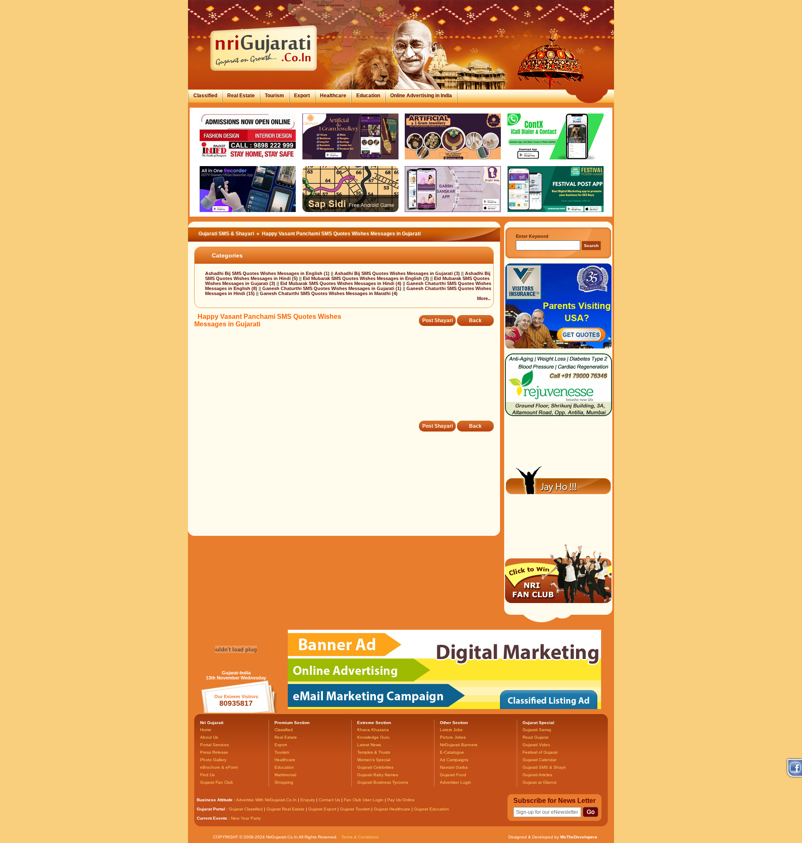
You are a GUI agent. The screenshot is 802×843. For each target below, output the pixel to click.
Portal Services (214, 744)
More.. (483, 298)
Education (368, 95)
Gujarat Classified (246, 809)
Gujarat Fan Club (216, 782)
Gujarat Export (322, 809)
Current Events (212, 818)
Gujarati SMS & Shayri (544, 767)
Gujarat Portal (211, 809)
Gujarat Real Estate (285, 809)
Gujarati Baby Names (377, 774)
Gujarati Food (453, 774)
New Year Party (246, 818)
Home (205, 729)
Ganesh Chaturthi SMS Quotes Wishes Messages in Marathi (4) (329, 293)
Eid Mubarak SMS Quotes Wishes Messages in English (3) (366, 278)
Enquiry (308, 800)
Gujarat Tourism (355, 809)
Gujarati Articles (537, 774)
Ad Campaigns (454, 759)
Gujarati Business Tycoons (382, 782)
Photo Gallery (213, 759)
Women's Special (373, 759)
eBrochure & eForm (219, 767)
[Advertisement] (346, 380)
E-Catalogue (452, 752)
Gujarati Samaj (537, 729)
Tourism (274, 95)
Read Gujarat (535, 737)
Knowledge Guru (373, 737)
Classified (205, 95)
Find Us (207, 774)
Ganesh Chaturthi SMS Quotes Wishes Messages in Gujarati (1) (332, 288)
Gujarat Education (431, 809)
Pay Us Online (401, 800)
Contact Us (329, 800)
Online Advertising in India (421, 95)
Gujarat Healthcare (392, 809)
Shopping (283, 782)
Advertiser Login (455, 782)
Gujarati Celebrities (375, 767)
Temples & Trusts (373, 752)
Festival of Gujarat (540, 752)
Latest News (369, 744)
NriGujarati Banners (458, 744)
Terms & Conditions (359, 837)
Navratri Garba (454, 767)
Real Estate (241, 95)
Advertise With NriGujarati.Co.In (266, 800)
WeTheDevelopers (578, 837)
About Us (209, 737)
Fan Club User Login (363, 800)
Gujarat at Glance (540, 782)
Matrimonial (285, 774)
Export (302, 95)
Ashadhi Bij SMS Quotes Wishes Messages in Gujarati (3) (398, 273)
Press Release (214, 752)
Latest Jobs (451, 729)
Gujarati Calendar (539, 759)
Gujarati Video (536, 744)
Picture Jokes (453, 737)
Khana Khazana (373, 729)
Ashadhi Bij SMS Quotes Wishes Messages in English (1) (268, 273)
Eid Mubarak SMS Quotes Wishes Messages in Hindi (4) (341, 283)
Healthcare (333, 95)
